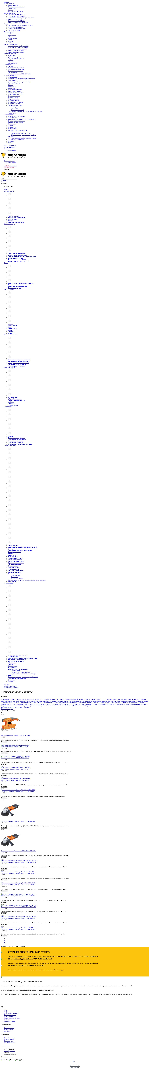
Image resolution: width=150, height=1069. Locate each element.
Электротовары (8, 114)
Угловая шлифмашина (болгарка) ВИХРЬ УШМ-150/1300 (18, 895)
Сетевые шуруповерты (14, 91)
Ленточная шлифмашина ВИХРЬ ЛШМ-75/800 (15, 758)
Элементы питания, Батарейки (82, 706)
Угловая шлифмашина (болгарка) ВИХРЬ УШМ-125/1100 (18, 821)
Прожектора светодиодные (16, 67)
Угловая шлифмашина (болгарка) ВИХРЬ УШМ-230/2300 (18, 929)
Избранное (4, 180)
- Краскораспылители (84, 702)
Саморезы (11, 41)
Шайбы (10, 42)
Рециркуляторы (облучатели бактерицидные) (99, 699)
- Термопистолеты (64, 704)
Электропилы (12, 113)
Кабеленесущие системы (29, 699)
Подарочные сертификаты (12, 1018)
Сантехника (142, 699)
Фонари (10, 142)
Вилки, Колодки (12, 117)
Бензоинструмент (6, 699)
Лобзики (10, 85)
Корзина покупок (9, 161)
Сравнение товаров (7, 709)
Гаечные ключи (12, 55)
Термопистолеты (13, 97)
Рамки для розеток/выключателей (18, 49)
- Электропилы (41, 706)
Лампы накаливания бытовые (16, 28)
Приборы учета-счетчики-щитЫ (17, 130)
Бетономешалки (12, 77)
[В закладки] (1, 766)
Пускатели (11, 136)
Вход (5, 145)
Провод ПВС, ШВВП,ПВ (15, 19)
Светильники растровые (15, 72)
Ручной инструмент (10, 53)
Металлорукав (12, 127)
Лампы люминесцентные (15, 27)
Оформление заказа (10, 162)
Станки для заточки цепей (15, 92)
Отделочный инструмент (77, 699)
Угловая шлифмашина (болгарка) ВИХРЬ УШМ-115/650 (17, 791)
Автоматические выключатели (17, 116)
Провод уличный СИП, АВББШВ (18, 22)
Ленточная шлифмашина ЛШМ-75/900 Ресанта (15, 780)
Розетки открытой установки (16, 50)
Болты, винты (12, 35)
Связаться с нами (9, 1028)
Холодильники (12, 8)
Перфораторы (12, 86)
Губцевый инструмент (14, 57)
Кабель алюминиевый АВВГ (16, 14)
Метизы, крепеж (9, 32)
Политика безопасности (11, 1013)
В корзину (4, 742)
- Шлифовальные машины (137, 704)
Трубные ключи (12, 63)
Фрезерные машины (14, 103)
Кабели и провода (9, 13)
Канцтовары (51, 699)
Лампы (6, 24)
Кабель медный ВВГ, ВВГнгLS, (17, 16)
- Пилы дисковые (114, 702)
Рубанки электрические (15, 89)
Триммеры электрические (15, 102)
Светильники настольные (15, 71)
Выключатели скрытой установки (18, 47)
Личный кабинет (9, 1038)
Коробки (10, 125)
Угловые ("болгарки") (17, 110)
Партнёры (7, 1019)
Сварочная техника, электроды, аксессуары (13, 701)
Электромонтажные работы (54, 706)
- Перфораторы (104, 702)
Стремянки (60, 701)
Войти (3, 182)
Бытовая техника (9, 3)
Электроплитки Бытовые (15, 11)
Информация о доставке (11, 1012)
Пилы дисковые (12, 88)
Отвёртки (10, 60)
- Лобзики (94, 702)
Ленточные (14, 108)
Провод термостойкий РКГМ (16, 21)
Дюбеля (10, 39)
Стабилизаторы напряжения (16, 139)
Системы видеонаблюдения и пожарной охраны (22, 138)
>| (4, 943)
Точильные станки (13, 100)
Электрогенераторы (118, 701)
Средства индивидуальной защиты (46, 701)
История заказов (9, 1039)
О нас (6, 1010)
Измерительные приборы (15, 122)
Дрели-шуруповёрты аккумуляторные (19, 82)
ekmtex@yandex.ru (9, 167)
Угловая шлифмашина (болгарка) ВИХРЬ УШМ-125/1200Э (18, 862)
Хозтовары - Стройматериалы (103, 701)
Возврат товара (8, 1029)
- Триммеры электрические (106, 704)
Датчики (10, 66)
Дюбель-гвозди (12, 38)
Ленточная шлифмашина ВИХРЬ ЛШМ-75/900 (15, 769)
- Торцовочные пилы (77, 704)
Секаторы (10, 61)
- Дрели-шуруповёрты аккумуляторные (65, 702)
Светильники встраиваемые (16, 69)
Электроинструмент (10, 75)
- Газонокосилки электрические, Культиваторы (26, 702)
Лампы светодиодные (14, 30)
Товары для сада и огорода (86, 701)
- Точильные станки (90, 704)
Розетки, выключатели (11, 44)
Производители (8, 1016)
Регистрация (12, 145)
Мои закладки (8, 1041)
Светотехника (8, 64)
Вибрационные (15, 107)
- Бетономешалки (6, 702)
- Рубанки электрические (129, 702)
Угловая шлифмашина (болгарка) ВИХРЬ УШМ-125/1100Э (18, 851)
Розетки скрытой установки (16, 52)
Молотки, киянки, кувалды (16, 58)
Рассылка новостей (10, 1042)
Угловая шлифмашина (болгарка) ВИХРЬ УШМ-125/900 (17, 884)
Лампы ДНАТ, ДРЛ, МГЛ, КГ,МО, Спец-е (20, 25)
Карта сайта (7, 1031)
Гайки (9, 36)
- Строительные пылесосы (35, 704)
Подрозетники (12, 128)
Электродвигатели (129, 701)
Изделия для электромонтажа (16, 121)
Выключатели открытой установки (18, 46)
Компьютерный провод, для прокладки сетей (21, 17)
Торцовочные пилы (13, 99)
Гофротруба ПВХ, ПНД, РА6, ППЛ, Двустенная (22, 119)
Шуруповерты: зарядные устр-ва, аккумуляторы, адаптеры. (25, 111)
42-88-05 (10, 166)
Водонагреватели (13, 5)
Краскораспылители (14, 83)
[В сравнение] (3, 766)
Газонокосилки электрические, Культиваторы (21, 78)
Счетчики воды (15, 132)
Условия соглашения (10, 1015)
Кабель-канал (12, 124)
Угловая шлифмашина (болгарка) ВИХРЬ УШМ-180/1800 (18, 918)
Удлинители (11, 141)
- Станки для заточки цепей (18, 704)
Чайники (10, 10)
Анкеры (10, 33)
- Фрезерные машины (122, 704)
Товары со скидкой (9, 1021)
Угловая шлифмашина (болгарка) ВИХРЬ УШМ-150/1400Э (18, 907)
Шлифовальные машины (15, 105)
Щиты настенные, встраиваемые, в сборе (23, 135)
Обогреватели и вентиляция (16, 7)
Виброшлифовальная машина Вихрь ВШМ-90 (14, 746)
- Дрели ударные (46, 702)
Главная (6, 684)
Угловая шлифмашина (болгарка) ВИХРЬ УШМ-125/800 (17, 873)
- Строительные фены (51, 704)
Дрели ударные (12, 80)
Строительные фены (14, 96)
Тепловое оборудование (71, 701)
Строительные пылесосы (15, 94)
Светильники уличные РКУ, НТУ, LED (19, 74)
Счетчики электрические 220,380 (21, 133)
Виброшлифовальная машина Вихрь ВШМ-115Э (15, 735)
